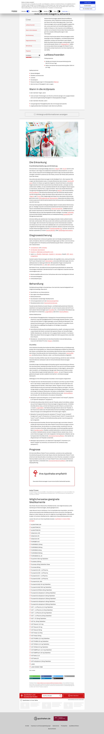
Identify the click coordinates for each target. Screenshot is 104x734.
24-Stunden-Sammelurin (38, 250)
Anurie (64, 169)
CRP (68, 254)
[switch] (40, 11)
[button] (34, 676)
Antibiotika (70, 212)
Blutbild (39, 254)
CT (43, 265)
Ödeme (56, 82)
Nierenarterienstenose (50, 303)
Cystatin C (52, 254)
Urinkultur (44, 247)
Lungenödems (49, 312)
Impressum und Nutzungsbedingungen (41, 726)
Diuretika (51, 310)
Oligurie (57, 169)
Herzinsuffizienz (34, 192)
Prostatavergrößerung (55, 228)
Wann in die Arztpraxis (31, 30)
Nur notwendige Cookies (87, 8)
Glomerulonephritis (56, 208)
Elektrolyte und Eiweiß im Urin (45, 252)
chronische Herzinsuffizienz (56, 436)
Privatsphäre (64, 726)
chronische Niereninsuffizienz (57, 461)
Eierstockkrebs (50, 230)
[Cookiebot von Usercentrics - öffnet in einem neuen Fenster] (14, 11)
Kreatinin (33, 252)
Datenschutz (56, 726)
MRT (49, 265)
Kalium (56, 372)
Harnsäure (59, 254)
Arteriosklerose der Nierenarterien (48, 198)
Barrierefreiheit (52, 728)
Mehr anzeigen (32, 670)
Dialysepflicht (65, 44)
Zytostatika (66, 214)
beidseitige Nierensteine (66, 230)
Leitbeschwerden (30, 25)
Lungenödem (40, 408)
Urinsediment (35, 247)
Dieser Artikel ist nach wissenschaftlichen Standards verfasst (49, 682)
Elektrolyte (45, 254)
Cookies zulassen (87, 2)
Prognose (28, 51)
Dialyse (50, 341)
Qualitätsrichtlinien (74, 726)
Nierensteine (49, 261)
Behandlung (29, 45)
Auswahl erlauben (87, 5)
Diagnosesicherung (31, 40)
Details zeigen (65, 11)
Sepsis (60, 190)
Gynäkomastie (39, 430)
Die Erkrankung (29, 35)
